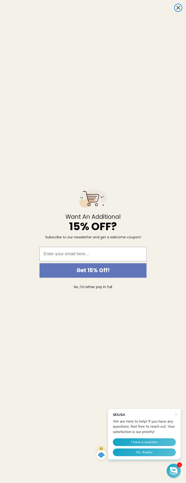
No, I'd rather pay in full (93, 286)
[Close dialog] (178, 8)
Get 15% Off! (93, 270)
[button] (174, 471)
